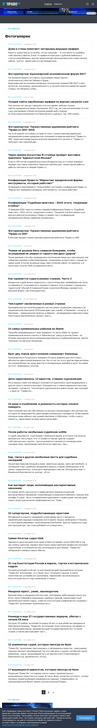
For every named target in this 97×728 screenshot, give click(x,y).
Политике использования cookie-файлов (20, 725)
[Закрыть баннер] (51, 704)
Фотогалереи (15, 44)
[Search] (87, 4)
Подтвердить (85, 718)
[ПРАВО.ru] (11, 4)
